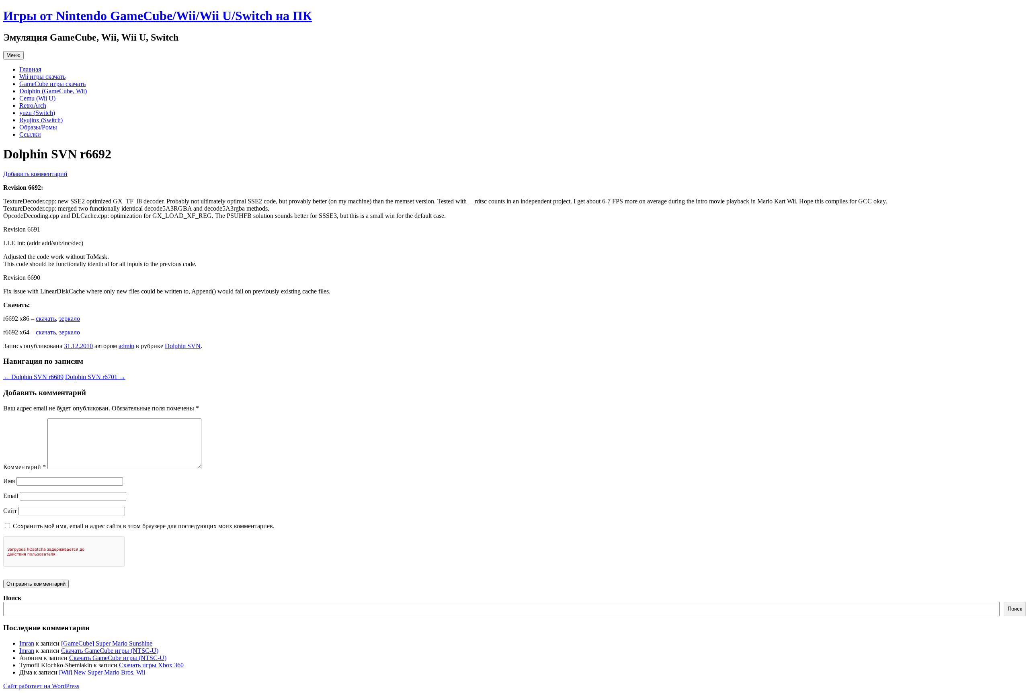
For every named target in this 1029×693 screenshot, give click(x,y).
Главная (30, 69)
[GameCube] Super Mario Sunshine (106, 643)
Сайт (10, 510)
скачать (46, 318)
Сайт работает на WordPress (41, 686)
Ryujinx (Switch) (41, 120)
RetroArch (32, 105)
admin (126, 345)
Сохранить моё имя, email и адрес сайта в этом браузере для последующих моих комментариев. (144, 526)
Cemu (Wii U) (37, 98)
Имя (9, 481)
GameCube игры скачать (52, 83)
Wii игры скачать (42, 76)
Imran (26, 643)
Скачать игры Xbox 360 (151, 665)
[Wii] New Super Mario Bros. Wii (102, 672)
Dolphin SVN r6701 (95, 376)
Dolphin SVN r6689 (33, 376)
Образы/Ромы (38, 127)
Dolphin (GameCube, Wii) (53, 91)
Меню (13, 55)
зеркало (69, 318)
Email (10, 495)
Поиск (12, 598)
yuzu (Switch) (37, 112)
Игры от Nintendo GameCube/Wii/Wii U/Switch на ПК (157, 15)
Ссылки (30, 134)
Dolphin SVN (183, 345)
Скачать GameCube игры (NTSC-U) (109, 650)
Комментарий (24, 466)
